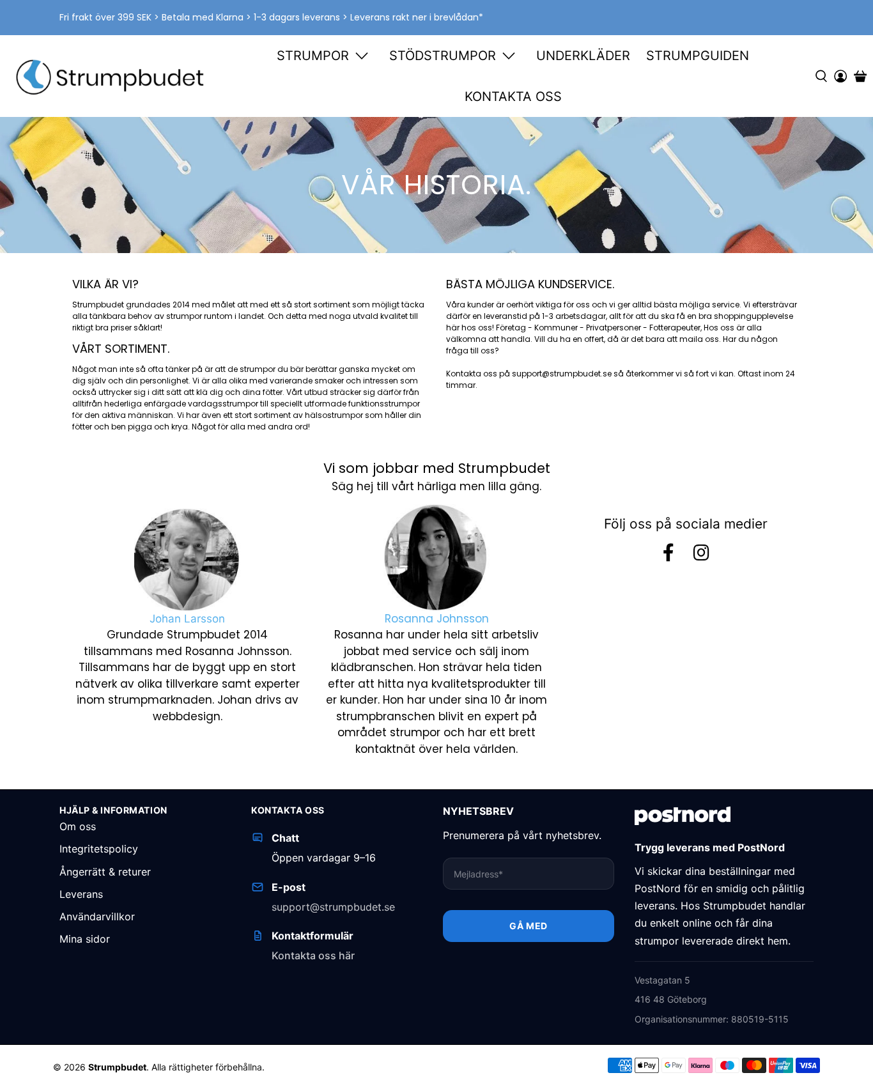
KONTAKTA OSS (513, 96)
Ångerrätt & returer (105, 871)
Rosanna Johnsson (437, 618)
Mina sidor (84, 938)
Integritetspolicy (98, 848)
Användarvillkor (97, 916)
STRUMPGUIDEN (697, 55)
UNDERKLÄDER (583, 55)
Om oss (77, 826)
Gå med (528, 925)
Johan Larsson (187, 618)
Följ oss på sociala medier (686, 524)
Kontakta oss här (313, 955)
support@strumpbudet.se (333, 906)
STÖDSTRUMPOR (442, 55)
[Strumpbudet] (110, 76)
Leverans (81, 894)
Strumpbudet (117, 1067)
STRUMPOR (313, 55)
